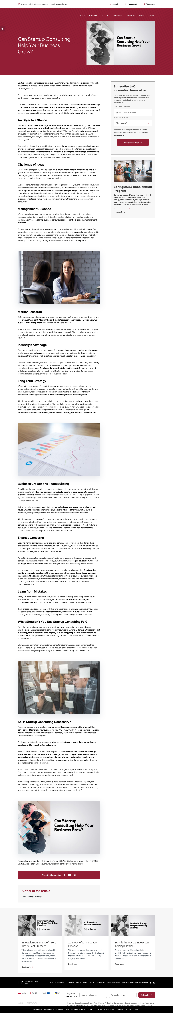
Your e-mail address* (122, 107)
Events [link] (141, 15)
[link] (2, 28)
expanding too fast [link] (38, 512)
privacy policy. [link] (119, 135)
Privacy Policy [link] (101, 982)
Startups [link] (81, 15)
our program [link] (54, 863)
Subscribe (145, 995)
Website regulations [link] (113, 982)
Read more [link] (26, 967)
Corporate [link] (93, 15)
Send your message (131, 142)
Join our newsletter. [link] (59, 4)
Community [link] (117, 15)
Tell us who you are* (121, 117)
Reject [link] (137, 1009)
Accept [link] (128, 1009)
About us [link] (105, 15)
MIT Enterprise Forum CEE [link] (51, 861)
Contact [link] (152, 15)
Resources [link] (131, 15)
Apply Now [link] (121, 212)
